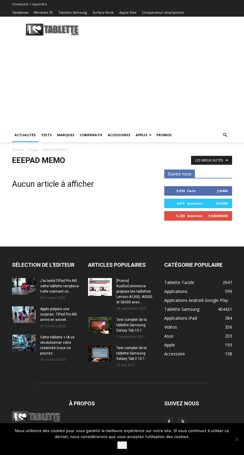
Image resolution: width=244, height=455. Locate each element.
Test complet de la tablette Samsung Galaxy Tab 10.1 (131, 325)
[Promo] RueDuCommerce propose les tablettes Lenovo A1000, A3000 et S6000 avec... (134, 291)
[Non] (237, 439)
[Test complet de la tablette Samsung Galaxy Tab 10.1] (100, 325)
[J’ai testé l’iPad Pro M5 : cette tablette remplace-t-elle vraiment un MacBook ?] (24, 286)
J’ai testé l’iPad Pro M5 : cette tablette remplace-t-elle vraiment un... (59, 286)
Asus (33, 149)
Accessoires (119, 135)
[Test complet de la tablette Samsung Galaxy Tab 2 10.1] (100, 353)
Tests (46, 135)
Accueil (18, 149)
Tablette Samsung (72, 12)
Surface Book (103, 12)
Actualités (25, 135)
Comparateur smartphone (163, 12)
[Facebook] (169, 421)
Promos (164, 135)
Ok (122, 445)
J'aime (222, 191)
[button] (225, 135)
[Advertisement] (122, 83)
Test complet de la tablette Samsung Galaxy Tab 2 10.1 (131, 353)
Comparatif (91, 135)
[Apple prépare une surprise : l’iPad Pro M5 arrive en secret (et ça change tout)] (24, 314)
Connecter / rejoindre (29, 4)
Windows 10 (43, 12)
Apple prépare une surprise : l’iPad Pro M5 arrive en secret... (58, 314)
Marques (65, 135)
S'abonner (218, 216)
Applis (141, 135)
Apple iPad (127, 12)
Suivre (222, 203)
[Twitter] (182, 421)
